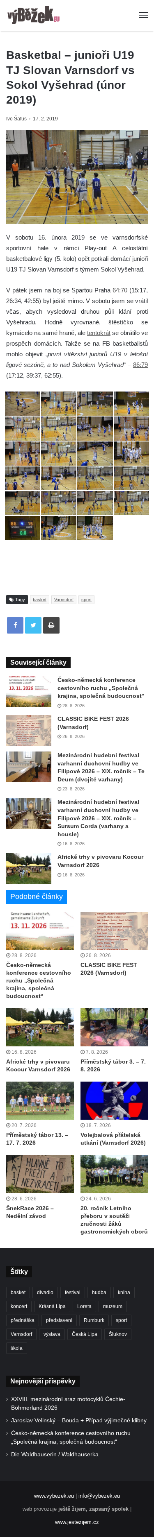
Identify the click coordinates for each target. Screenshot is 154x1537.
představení (59, 1320)
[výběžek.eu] (35, 15)
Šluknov (118, 1334)
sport (86, 599)
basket (39, 599)
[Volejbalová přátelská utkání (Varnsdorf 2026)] (114, 1101)
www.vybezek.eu (54, 1496)
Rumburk (94, 1320)
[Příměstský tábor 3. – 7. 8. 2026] (114, 1027)
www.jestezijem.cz (77, 1522)
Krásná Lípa (52, 1306)
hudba (99, 1292)
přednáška (22, 1320)
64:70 (120, 290)
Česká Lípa (84, 1334)
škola (17, 1348)
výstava (52, 1334)
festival (72, 1292)
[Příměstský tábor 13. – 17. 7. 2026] (40, 1101)
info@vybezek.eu (99, 1496)
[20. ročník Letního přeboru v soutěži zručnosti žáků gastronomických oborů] (114, 1174)
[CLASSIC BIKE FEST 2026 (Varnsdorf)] (28, 730)
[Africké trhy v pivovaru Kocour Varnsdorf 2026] (28, 868)
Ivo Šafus (16, 119)
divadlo (45, 1292)
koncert (19, 1306)
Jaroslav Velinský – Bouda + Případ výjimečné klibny (79, 1420)
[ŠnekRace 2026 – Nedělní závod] (40, 1174)
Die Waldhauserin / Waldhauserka (55, 1454)
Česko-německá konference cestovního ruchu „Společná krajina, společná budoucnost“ (101, 688)
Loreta (84, 1306)
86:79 (140, 364)
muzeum (112, 1306)
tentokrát (98, 332)
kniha (124, 1292)
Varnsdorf (64, 599)
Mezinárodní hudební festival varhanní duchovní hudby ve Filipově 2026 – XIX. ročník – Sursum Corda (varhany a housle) (98, 818)
